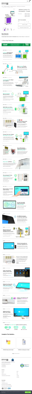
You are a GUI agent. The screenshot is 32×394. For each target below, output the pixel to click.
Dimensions (20, 13)
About (17, 371)
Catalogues (3, 381)
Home (2, 6)
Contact (18, 375)
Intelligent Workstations (7, 6)
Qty (18, 21)
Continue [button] (28, 392)
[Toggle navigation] (29, 4)
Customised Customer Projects (6, 375)
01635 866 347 (4, 366)
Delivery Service (4, 374)
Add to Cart (24, 24)
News (17, 374)
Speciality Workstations (13, 6)
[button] (14, 9)
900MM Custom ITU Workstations (21, 6)
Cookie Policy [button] (3, 392)
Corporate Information (5, 383)
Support (3, 372)
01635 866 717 (4, 365)
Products (3, 371)
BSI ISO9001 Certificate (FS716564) (6, 384)
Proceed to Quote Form (24, 27)
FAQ (17, 372)
